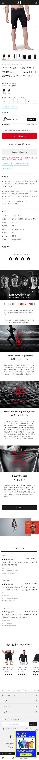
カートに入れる (18, 136)
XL (21, 101)
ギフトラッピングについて (21, 163)
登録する (32, 724)
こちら (21, 229)
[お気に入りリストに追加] (12, 663)
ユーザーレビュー (19, 548)
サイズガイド (6, 106)
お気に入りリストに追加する (18, 144)
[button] (36, 26)
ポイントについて (7, 168)
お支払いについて (7, 163)
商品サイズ (14, 106)
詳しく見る (19, 508)
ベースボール (12, 64)
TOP (3, 690)
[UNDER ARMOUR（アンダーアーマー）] (19, 3)
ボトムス (19, 64)
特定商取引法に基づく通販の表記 (15, 744)
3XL (35, 101)
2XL (28, 101)
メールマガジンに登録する (10, 719)
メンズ (4, 64)
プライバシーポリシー (19, 728)
